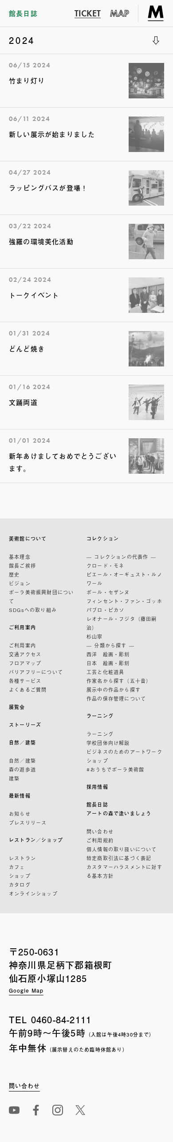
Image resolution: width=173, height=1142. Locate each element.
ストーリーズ (25, 725)
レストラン (22, 857)
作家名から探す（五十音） (118, 680)
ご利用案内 (22, 627)
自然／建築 (22, 742)
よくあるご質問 (28, 689)
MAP (120, 13)
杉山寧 (94, 636)
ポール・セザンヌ (108, 592)
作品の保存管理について (116, 698)
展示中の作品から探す (113, 689)
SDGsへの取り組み (33, 609)
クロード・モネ (105, 565)
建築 (14, 778)
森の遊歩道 (22, 769)
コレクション (102, 538)
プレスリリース (28, 822)
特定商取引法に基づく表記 (118, 857)
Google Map (26, 990)
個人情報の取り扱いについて (121, 849)
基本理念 (20, 556)
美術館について (28, 538)
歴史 (14, 574)
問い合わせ (100, 831)
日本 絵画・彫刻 (108, 662)
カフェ (17, 866)
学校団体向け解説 (108, 742)
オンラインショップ (33, 893)
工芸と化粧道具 (105, 671)
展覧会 (17, 707)
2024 (22, 40)
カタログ (20, 884)
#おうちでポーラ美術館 (115, 769)
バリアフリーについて (36, 671)
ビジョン (20, 583)
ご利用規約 (100, 840)
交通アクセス (25, 654)
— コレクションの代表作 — (121, 556)
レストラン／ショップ (36, 840)
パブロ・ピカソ (105, 609)
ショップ (20, 875)
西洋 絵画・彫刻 (108, 654)
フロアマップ (25, 662)
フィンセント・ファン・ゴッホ (124, 600)
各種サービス (25, 680)
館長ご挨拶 (22, 565)
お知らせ (20, 813)
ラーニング (100, 716)
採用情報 (97, 787)
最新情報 (20, 795)
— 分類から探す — (110, 645)
